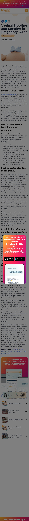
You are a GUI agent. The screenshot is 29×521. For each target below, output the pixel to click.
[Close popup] (24, 237)
